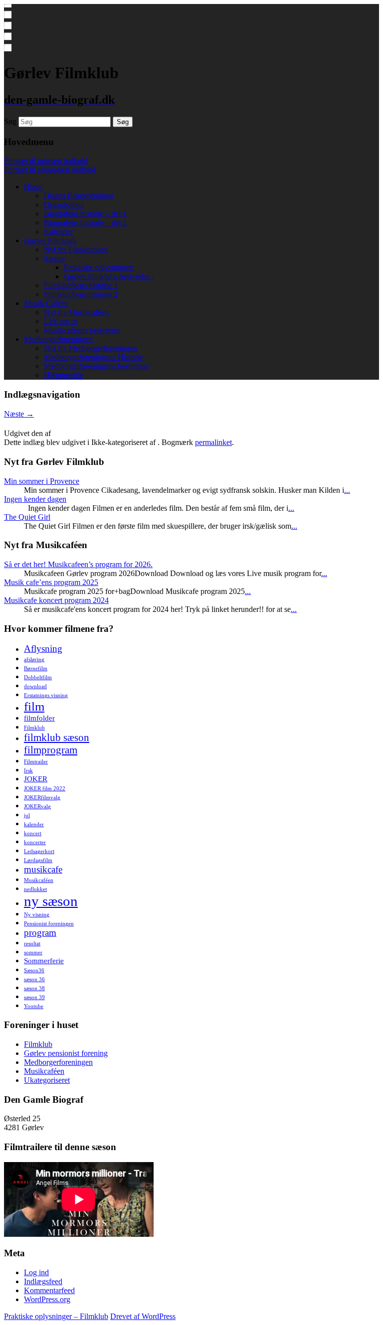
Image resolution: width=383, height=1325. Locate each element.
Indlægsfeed (43, 1281)
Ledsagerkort (39, 851)
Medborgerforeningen (58, 339)
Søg (10, 121)
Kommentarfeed (49, 1290)
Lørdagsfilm (38, 860)
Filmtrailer (36, 761)
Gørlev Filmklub (50, 240)
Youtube (33, 1006)
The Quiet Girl (27, 517)
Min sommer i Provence (41, 481)
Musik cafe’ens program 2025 (51, 582)
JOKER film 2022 (44, 788)
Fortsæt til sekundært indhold (50, 169)
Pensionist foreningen (49, 923)
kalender (34, 824)
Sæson (54, 258)
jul (27, 815)
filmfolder (39, 718)
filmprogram (50, 750)
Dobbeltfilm (38, 677)
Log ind (36, 1272)
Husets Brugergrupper (79, 195)
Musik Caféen (46, 303)
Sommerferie (44, 960)
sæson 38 (34, 988)
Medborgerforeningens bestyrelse (96, 366)
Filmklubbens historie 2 (81, 294)
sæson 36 (34, 979)
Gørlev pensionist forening (66, 1053)
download (35, 686)
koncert (32, 833)
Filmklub (34, 728)
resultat (32, 943)
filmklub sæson (56, 737)
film (34, 706)
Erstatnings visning (46, 695)
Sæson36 (34, 970)
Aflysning (43, 648)
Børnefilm (35, 668)
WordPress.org (47, 1299)
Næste (19, 414)
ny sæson (51, 901)
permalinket (213, 442)
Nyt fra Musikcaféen (76, 312)
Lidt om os (61, 321)
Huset (33, 186)
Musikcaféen (38, 880)
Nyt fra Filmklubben (76, 249)
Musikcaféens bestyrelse (82, 330)
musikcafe (43, 869)
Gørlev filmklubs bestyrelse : (109, 276)
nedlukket (35, 889)
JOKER (35, 778)
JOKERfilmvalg (42, 797)
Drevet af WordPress (143, 1316)
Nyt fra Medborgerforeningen (90, 348)
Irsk (28, 770)
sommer (33, 952)
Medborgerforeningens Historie (93, 357)
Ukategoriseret (47, 1080)
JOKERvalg (37, 806)
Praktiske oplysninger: (99, 267)
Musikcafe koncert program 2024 (56, 600)
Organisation (64, 204)
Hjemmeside (63, 375)
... (347, 490)
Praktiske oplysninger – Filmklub (56, 1316)
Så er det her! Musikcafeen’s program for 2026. (78, 564)
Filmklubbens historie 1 (81, 285)
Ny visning (36, 914)
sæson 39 (34, 997)
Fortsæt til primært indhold (46, 160)
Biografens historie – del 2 (85, 222)
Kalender (58, 231)
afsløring (34, 659)
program (40, 932)
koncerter (35, 842)
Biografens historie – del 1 (85, 213)
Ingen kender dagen (35, 499)
